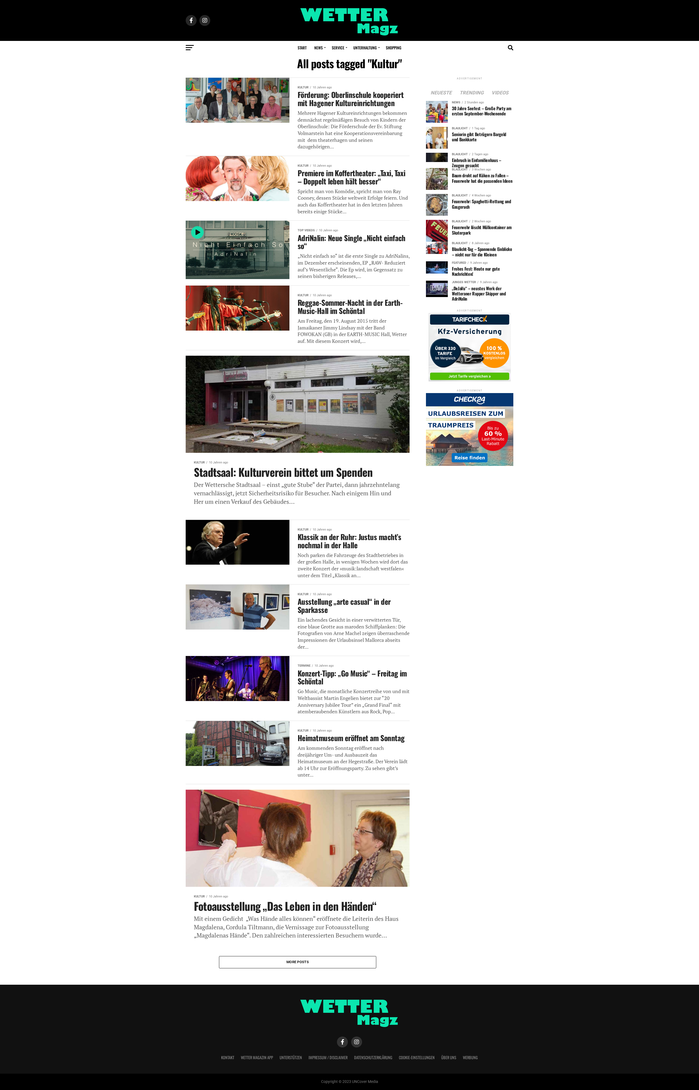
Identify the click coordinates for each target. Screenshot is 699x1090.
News (318, 47)
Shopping (393, 47)
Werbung (470, 1057)
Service (338, 47)
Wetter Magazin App (257, 1057)
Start (302, 47)
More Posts (297, 962)
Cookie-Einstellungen (417, 1057)
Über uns (448, 1057)
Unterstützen (291, 1057)
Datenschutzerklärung (373, 1057)
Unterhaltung (365, 47)
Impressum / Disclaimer (328, 1057)
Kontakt (227, 1057)
